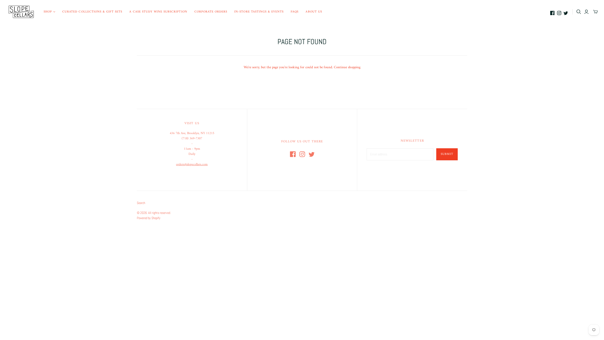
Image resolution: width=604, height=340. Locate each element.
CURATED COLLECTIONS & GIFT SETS (92, 11)
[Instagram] (559, 13)
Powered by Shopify (148, 218)
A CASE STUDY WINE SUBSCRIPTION (158, 11)
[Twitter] (566, 13)
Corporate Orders (210, 11)
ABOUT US (314, 11)
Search (141, 203)
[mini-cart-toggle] (595, 11)
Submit (447, 154)
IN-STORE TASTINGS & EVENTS (259, 11)
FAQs (294, 11)
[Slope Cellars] (21, 12)
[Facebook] (552, 13)
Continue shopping (347, 67)
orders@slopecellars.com (192, 164)
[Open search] (578, 11)
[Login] (586, 11)
